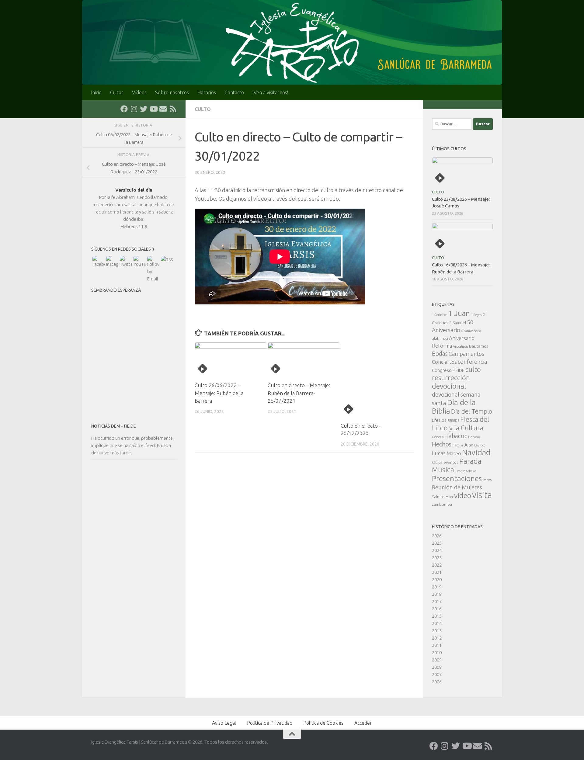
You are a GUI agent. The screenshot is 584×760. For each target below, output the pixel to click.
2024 (437, 550)
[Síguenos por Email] (163, 109)
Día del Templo (471, 411)
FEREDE (453, 420)
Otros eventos (445, 462)
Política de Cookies (323, 723)
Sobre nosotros (172, 92)
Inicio (96, 92)
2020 (437, 579)
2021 (437, 572)
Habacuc (455, 436)
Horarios (206, 92)
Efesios (439, 420)
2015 (437, 616)
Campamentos (466, 354)
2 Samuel (457, 322)
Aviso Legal (224, 723)
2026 (437, 535)
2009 (437, 659)
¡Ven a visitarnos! (270, 92)
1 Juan (459, 313)
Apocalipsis (460, 346)
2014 (437, 623)
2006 (437, 681)
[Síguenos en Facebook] (124, 109)
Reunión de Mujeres (457, 487)
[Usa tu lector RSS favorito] (172, 109)
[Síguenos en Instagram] (133, 109)
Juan (468, 444)
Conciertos (444, 362)
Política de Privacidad (269, 723)
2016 (437, 608)
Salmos (438, 496)
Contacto (234, 92)
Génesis (437, 437)
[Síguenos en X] (143, 109)
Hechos (441, 444)
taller (449, 497)
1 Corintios (439, 315)
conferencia (472, 361)
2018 (437, 594)
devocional (449, 386)
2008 (437, 667)
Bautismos (478, 346)
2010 (437, 652)
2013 (437, 630)
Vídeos (139, 92)
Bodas (440, 353)
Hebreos (474, 437)
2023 (437, 557)
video (462, 495)
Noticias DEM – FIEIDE (113, 426)
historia (457, 445)
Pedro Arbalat (466, 471)
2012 (437, 637)
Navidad (476, 452)
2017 (437, 601)
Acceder (363, 723)
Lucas (439, 453)
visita (482, 495)
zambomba (442, 504)
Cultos (116, 92)
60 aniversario (471, 331)
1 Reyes (476, 315)
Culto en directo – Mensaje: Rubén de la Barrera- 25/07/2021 (299, 393)
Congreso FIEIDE (448, 370)
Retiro (487, 480)
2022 (437, 564)
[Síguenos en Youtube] (153, 109)
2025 (437, 543)
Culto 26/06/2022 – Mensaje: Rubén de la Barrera (219, 393)
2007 (437, 674)
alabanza (440, 338)
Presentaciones (457, 478)
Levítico (479, 445)
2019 (437, 586)
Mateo (454, 453)
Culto (203, 109)
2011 (437, 645)
